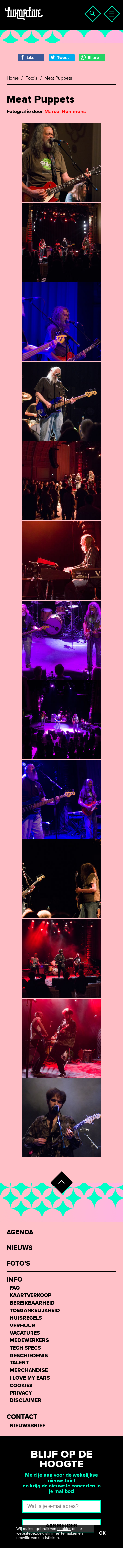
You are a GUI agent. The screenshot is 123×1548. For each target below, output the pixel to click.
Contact (22, 1417)
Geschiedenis (29, 1356)
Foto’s (18, 1264)
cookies (64, 1528)
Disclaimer (25, 1400)
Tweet (63, 57)
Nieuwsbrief (27, 1426)
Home (13, 78)
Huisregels (26, 1318)
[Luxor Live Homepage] (45, 22)
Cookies (21, 1385)
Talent (19, 1363)
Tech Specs (25, 1348)
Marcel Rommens (65, 111)
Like (30, 57)
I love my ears (30, 1378)
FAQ (15, 1288)
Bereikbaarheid (32, 1303)
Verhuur (22, 1326)
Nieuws (19, 1248)
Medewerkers (29, 1340)
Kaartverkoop (30, 1295)
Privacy (21, 1393)
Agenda (20, 1232)
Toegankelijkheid (35, 1310)
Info (14, 1280)
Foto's (31, 78)
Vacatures (25, 1333)
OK (102, 1533)
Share (93, 57)
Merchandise (29, 1370)
